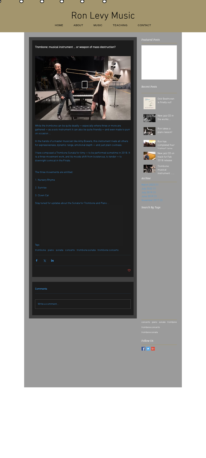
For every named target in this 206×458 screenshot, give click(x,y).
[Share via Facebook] (36, 260)
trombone (40, 250)
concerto (70, 250)
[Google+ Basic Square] (153, 349)
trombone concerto (108, 250)
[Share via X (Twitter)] (44, 260)
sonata (59, 250)
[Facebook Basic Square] (143, 349)
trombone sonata (86, 250)
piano (51, 250)
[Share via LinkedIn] (52, 260)
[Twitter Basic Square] (148, 349)
